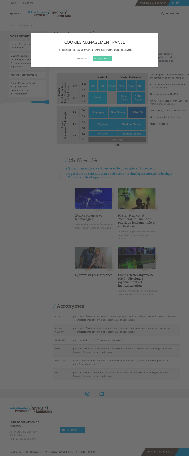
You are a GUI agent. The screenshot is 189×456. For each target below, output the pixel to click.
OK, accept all (103, 58)
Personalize (83, 58)
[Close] (94, 228)
